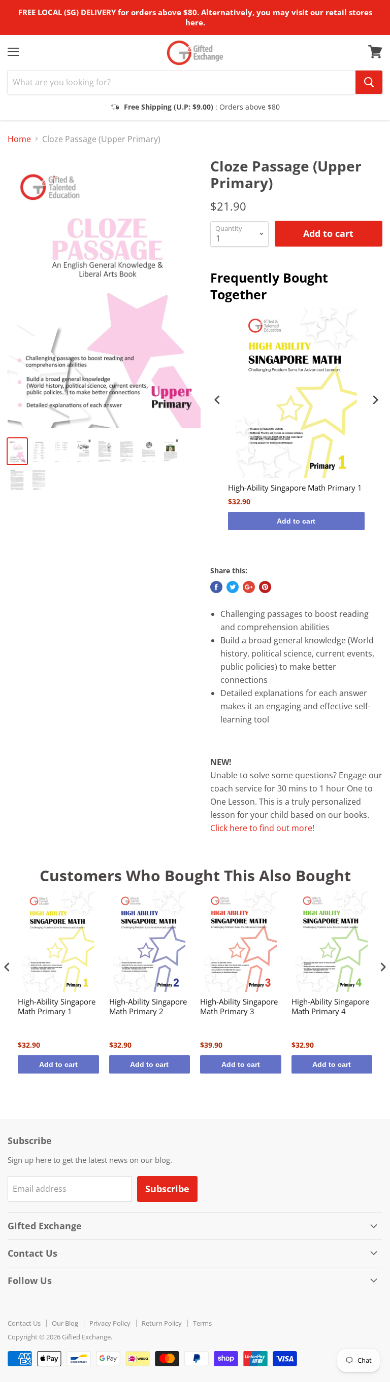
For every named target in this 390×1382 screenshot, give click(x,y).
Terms (202, 1323)
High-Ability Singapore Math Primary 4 (330, 1007)
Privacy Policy (110, 1323)
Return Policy (162, 1323)
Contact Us (24, 1323)
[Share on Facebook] (216, 587)
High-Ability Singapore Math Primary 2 (148, 1007)
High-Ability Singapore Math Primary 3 (239, 1007)
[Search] (368, 82)
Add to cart (296, 521)
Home (19, 139)
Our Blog (65, 1323)
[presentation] (217, 400)
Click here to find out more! (262, 828)
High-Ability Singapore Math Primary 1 (295, 488)
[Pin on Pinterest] (265, 587)
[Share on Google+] (249, 587)
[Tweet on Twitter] (232, 587)
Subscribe (167, 1189)
